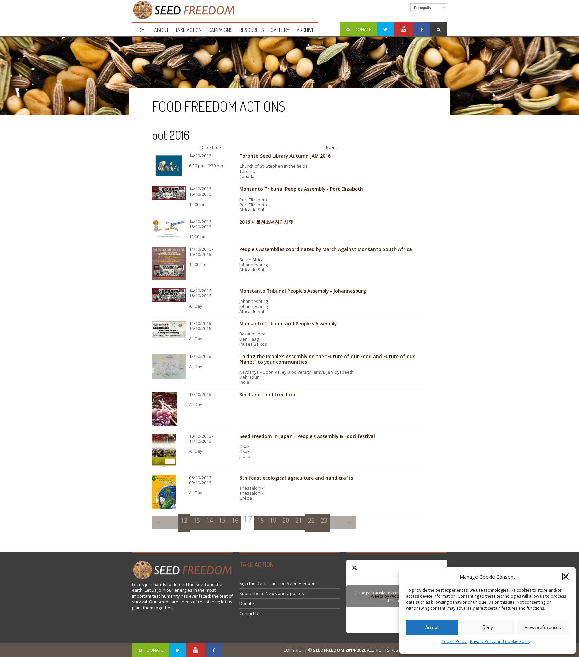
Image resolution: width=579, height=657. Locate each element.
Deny (487, 627)
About (161, 29)
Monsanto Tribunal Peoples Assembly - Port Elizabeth (301, 189)
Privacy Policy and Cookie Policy (500, 641)
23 (324, 520)
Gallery (280, 29)
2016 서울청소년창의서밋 (266, 222)
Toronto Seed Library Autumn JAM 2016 (285, 156)
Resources (251, 29)
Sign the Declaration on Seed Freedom (278, 583)
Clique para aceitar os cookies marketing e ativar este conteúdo (396, 596)
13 (196, 520)
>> (349, 522)
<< (158, 522)
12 (184, 520)
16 (235, 520)
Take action (188, 29)
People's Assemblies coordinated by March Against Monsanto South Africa (325, 249)
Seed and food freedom (267, 394)
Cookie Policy (454, 641)
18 (260, 520)
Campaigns (220, 29)
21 (298, 520)
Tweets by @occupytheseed (396, 596)
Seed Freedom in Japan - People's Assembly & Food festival (307, 436)
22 (311, 520)
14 (209, 520)
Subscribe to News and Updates (271, 593)
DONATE (363, 29)
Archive (306, 29)
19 (273, 520)
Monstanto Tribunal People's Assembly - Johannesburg (302, 291)
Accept (432, 627)
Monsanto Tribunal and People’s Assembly (288, 323)
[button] (565, 576)
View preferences (543, 627)
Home (141, 29)
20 (285, 520)
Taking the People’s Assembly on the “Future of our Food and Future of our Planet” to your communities (327, 359)
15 (222, 520)
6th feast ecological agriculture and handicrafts (296, 478)
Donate (246, 603)
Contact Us (250, 613)
